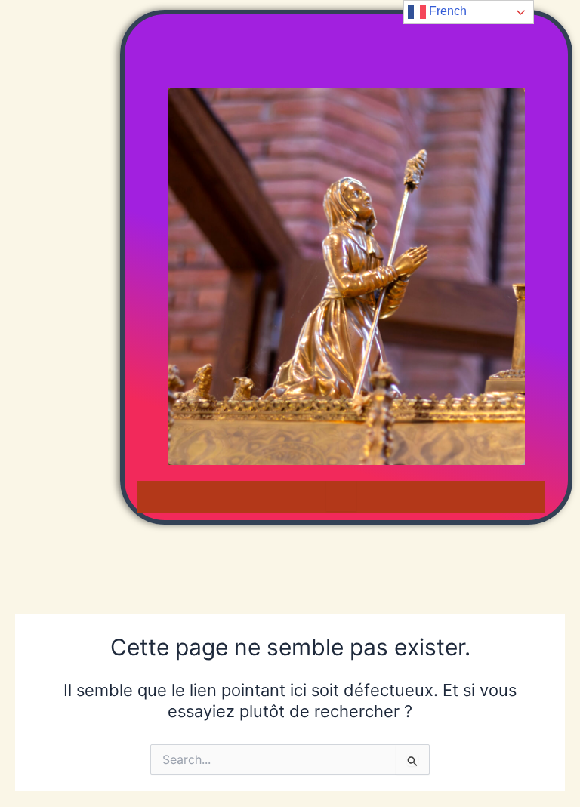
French (446, 11)
